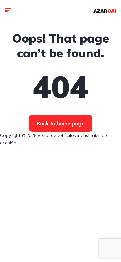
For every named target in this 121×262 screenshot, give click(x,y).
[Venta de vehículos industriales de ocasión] (104, 11)
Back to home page (61, 123)
